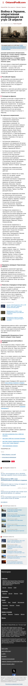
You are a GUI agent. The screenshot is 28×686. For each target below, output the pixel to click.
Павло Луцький (17, 23)
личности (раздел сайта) (8, 664)
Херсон (22, 582)
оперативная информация (9, 457)
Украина (23, 7)
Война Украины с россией (9, 454)
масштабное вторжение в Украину (14, 383)
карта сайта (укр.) (6, 651)
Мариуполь (17, 583)
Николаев (14, 582)
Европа (10, 587)
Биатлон (12, 605)
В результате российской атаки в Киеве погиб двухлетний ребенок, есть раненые (14, 492)
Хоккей (14, 602)
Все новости (11, 7)
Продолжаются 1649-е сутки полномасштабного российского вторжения (15, 312)
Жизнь (4, 618)
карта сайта (5, 648)
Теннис (18, 605)
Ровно (3, 583)
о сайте (4, 653)
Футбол (4, 602)
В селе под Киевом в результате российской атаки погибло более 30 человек (13, 497)
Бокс (9, 602)
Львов (19, 580)
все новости (4, 502)
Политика (5, 591)
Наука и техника (7, 612)
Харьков (12, 580)
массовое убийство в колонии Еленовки (14, 438)
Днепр (22, 580)
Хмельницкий (5, 584)
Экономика (5, 597)
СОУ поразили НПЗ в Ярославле (15, 520)
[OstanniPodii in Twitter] (14, 671)
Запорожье (8, 582)
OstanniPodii (4, 7)
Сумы (10, 584)
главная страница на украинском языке (12, 661)
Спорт (4, 600)
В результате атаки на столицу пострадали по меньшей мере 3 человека (15, 319)
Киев (9, 580)
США (15, 587)
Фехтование (21, 602)
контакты (4, 656)
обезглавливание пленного (10, 446)
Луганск (18, 582)
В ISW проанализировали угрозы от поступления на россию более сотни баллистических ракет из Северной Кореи (13, 47)
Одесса (16, 580)
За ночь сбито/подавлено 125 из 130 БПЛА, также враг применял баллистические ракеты (16, 306)
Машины (10, 614)
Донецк (4, 582)
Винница (12, 583)
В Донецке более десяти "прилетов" (15, 530)
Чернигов (8, 583)
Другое (22, 614)
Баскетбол (5, 605)
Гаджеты (16, 614)
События (18, 7)
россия (4, 587)
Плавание (5, 608)
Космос (4, 614)
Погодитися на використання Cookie (14, 684)
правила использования (8, 659)
